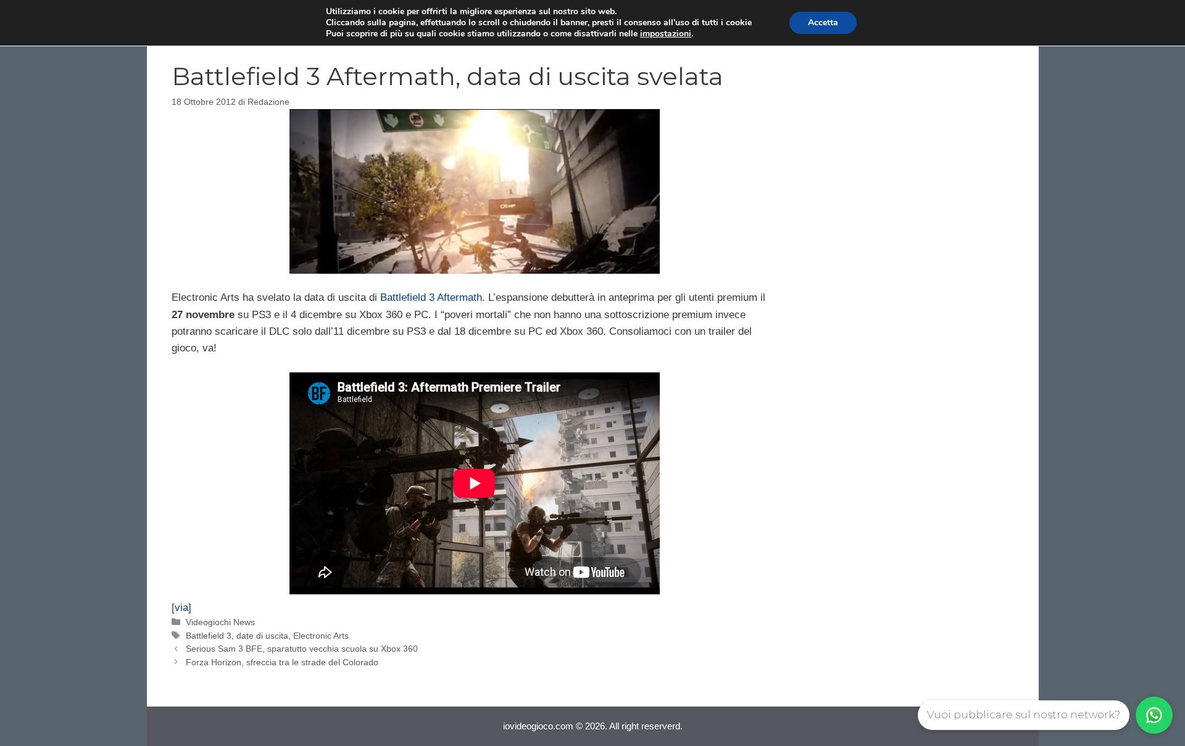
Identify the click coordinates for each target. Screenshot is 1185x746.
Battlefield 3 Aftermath (431, 297)
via (181, 607)
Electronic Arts (321, 636)
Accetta (823, 22)
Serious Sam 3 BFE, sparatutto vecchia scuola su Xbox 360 (302, 649)
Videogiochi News (220, 622)
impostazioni (665, 33)
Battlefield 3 (208, 636)
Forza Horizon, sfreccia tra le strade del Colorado (282, 662)
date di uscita (262, 636)
